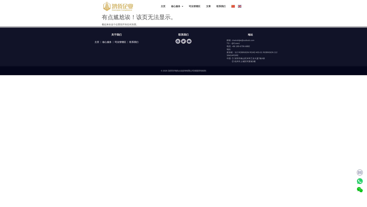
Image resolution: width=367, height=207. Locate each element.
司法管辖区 (194, 6)
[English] (238, 6)
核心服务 (107, 42)
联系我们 (221, 6)
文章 (208, 6)
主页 (163, 6)
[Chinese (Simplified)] (232, 6)
